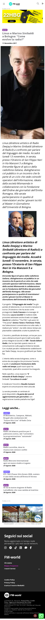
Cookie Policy (9, 580)
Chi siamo (8, 563)
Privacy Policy (9, 583)
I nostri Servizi (9, 569)
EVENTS (7, 413)
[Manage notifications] (35, 615)
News (5, 30)
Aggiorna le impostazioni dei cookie (20, 602)
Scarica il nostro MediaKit (14, 585)
